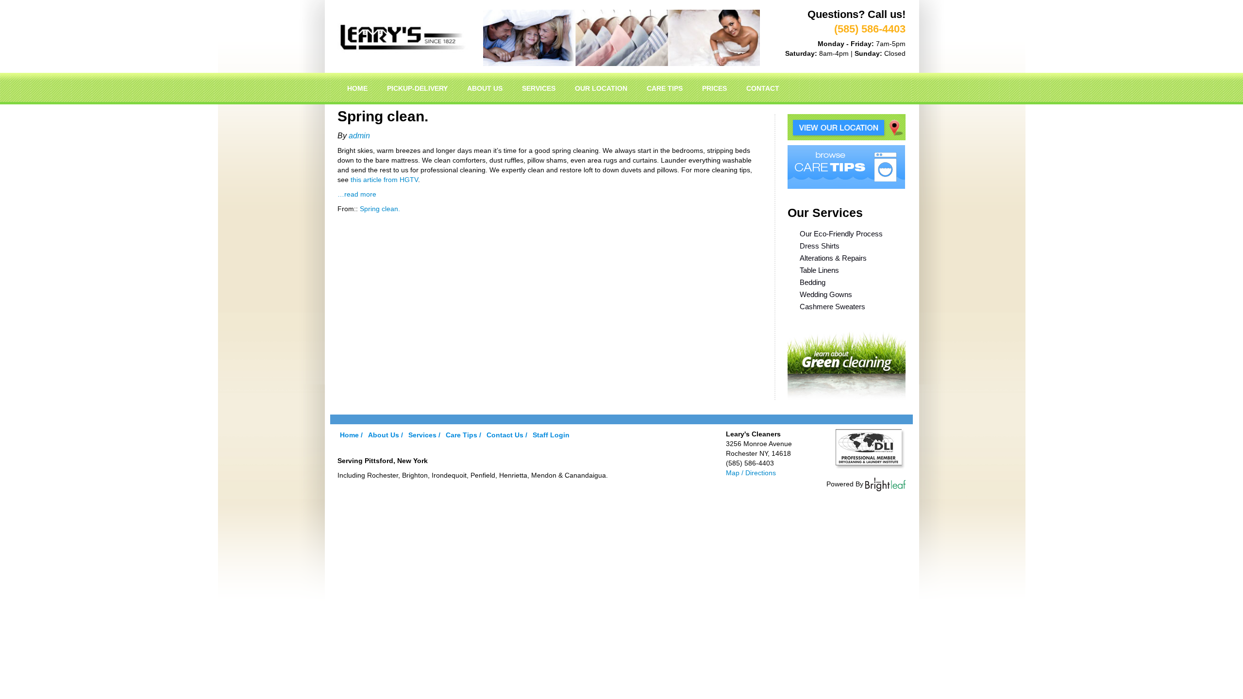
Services (538, 88)
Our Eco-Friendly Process (841, 234)
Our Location (601, 88)
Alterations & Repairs (833, 258)
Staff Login (551, 435)
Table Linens (819, 270)
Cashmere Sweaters (832, 306)
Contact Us (505, 435)
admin (359, 136)
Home (357, 88)
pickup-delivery (417, 88)
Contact (762, 88)
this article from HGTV (384, 179)
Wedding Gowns (826, 294)
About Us (485, 88)
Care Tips (665, 88)
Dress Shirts (820, 246)
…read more (356, 194)
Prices (714, 88)
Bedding (812, 282)
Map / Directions (751, 473)
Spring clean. (380, 209)
